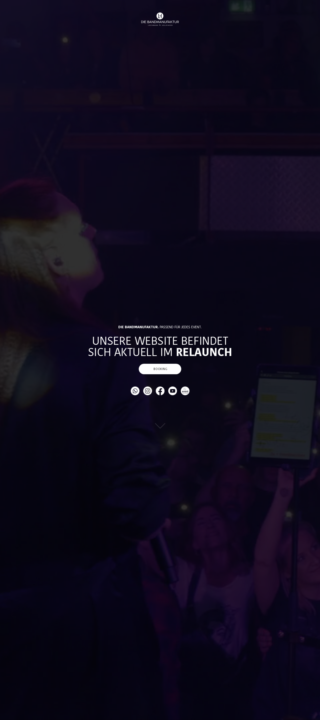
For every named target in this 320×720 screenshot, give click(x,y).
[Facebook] (160, 390)
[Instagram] (147, 390)
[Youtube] (172, 390)
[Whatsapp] (135, 390)
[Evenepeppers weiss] (185, 390)
